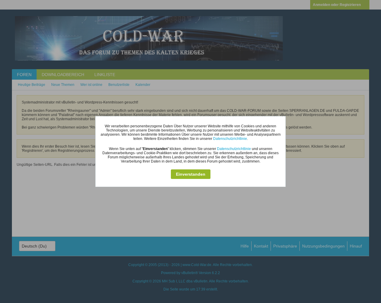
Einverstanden (190, 174)
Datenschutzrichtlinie (230, 139)
